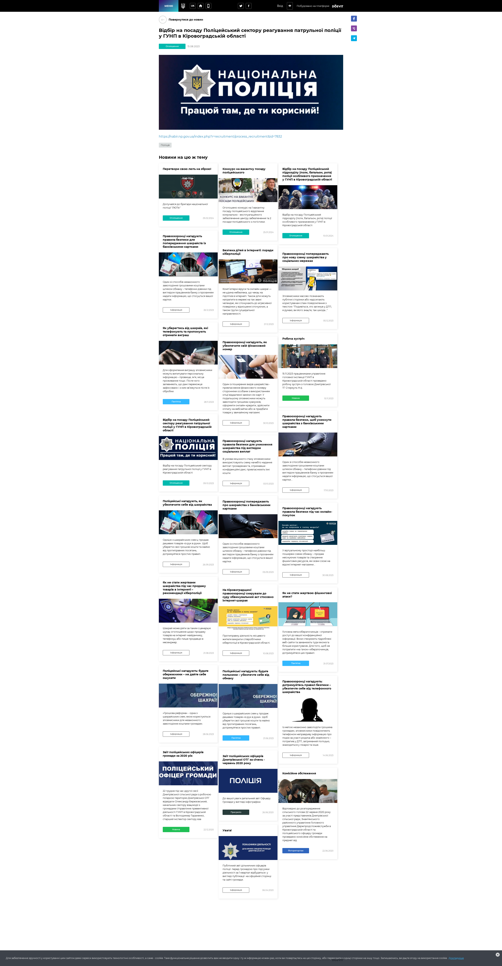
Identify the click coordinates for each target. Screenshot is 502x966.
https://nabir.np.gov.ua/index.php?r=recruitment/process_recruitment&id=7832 (220, 136)
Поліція (165, 145)
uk (193, 5)
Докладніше (456, 958)
